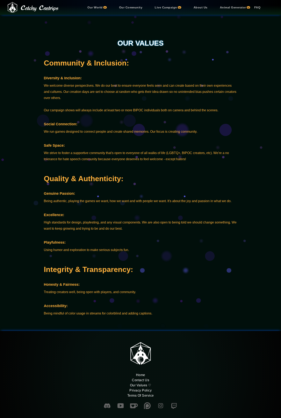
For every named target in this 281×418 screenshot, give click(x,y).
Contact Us (140, 380)
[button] (95, 7)
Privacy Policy (140, 390)
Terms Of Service (140, 395)
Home (140, 375)
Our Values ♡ (140, 385)
